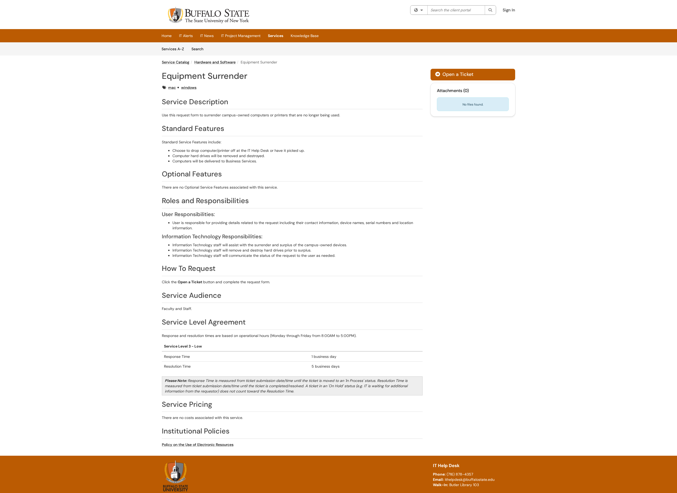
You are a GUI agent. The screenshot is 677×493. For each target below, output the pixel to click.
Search (199, 48)
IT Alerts (186, 35)
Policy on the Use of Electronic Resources (198, 444)
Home (167, 35)
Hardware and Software (215, 62)
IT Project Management (240, 35)
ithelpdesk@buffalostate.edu (470, 479)
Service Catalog (175, 62)
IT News (207, 35)
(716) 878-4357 (460, 474)
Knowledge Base (305, 35)
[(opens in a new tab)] (208, 15)
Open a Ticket (457, 74)
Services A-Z (173, 49)
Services (275, 35)
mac (172, 87)
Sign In (509, 10)
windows (188, 87)
